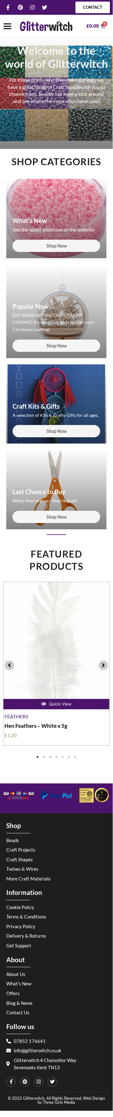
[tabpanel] (56, 664)
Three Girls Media (59, 1102)
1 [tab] (37, 757)
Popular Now (31, 306)
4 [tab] (56, 757)
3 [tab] (50, 757)
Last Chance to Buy (39, 491)
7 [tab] (75, 757)
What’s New (30, 220)
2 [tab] (44, 757)
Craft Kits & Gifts (36, 406)
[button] (9, 665)
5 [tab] (62, 757)
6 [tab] (69, 757)
